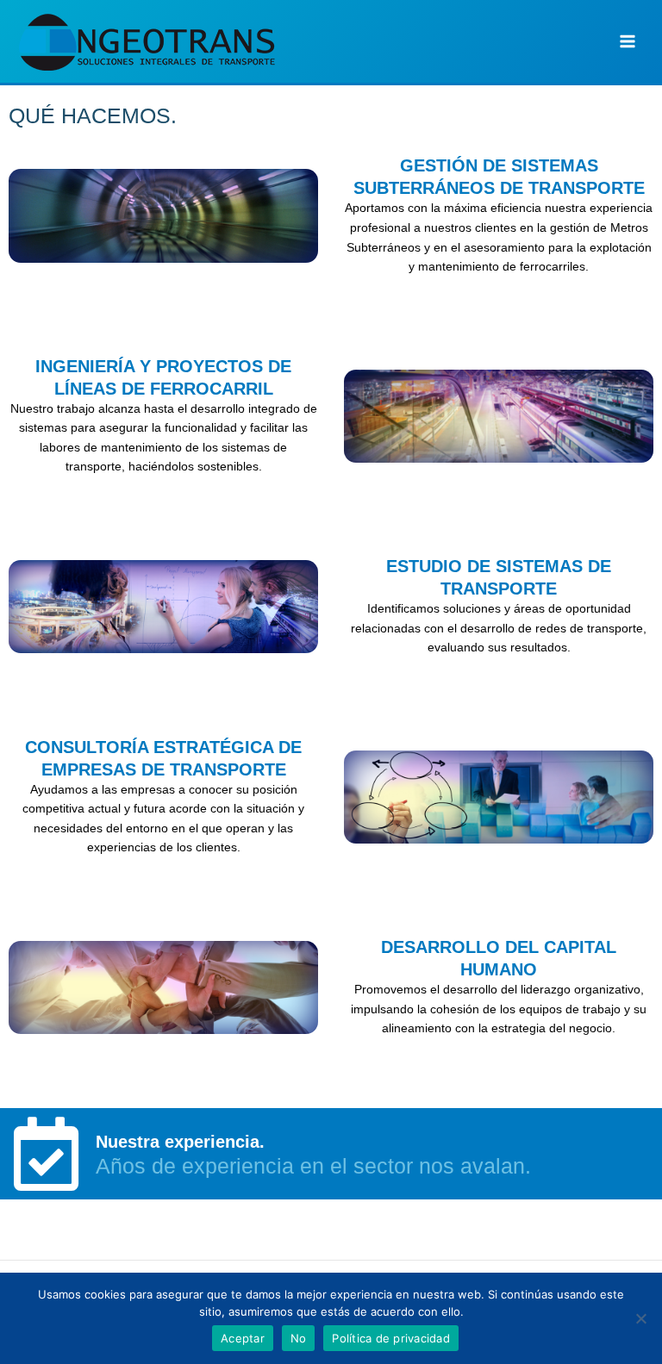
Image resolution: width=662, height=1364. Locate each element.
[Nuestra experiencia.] (46, 1154)
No (298, 1338)
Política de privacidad (391, 1338)
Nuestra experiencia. (180, 1141)
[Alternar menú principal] (628, 41)
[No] (640, 1318)
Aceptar (243, 1338)
